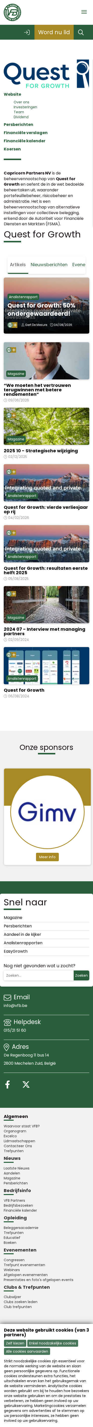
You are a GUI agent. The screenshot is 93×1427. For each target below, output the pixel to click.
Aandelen (12, 1173)
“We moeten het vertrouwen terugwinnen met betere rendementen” (37, 389)
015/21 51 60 (15, 1030)
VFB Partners (14, 1200)
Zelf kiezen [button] (15, 1343)
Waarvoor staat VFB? (22, 1126)
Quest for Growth (24, 690)
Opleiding (15, 1218)
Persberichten (18, 124)
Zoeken (81, 975)
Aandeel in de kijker (22, 934)
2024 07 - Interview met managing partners (44, 631)
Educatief (12, 1237)
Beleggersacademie (21, 1227)
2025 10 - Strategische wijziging (41, 451)
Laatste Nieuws (17, 1168)
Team (19, 112)
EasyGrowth (16, 951)
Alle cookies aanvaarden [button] (27, 1351)
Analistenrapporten (23, 943)
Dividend (21, 116)
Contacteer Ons (18, 1145)
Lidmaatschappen (19, 1141)
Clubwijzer (12, 1296)
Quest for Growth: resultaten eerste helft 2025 (46, 570)
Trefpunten (14, 1150)
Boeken (10, 1242)
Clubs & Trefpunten (27, 1287)
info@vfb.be (15, 1005)
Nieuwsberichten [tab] (49, 264)
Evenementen (20, 1250)
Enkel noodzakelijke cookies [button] (52, 1343)
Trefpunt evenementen (24, 1264)
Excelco (10, 1136)
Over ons (21, 102)
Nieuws (12, 1158)
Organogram (15, 1131)
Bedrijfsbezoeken (18, 1205)
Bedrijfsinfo (17, 1190)
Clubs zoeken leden (20, 1301)
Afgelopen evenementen (26, 1274)
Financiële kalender (20, 1210)
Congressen (14, 1259)
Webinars (12, 1269)
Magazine (13, 917)
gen (34, 107)
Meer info (47, 857)
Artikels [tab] (18, 264)
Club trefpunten (18, 1306)
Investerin (22, 107)
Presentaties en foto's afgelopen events (38, 1279)
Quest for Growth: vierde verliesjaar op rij (46, 509)
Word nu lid (54, 32)
